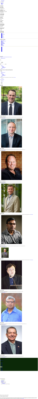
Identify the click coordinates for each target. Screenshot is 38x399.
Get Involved (1, 20)
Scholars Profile (4, 150)
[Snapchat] (1, 50)
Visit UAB (1, 6)
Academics (2, 73)
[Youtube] (1, 49)
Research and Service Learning (3, 11)
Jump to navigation (2, 0)
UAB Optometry (1, 32)
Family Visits (1, 18)
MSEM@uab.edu (1, 360)
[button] (19, 79)
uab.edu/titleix (23, 398)
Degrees (2, 368)
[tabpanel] (19, 63)
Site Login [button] (2, 382)
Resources (1, 17)
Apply (1, 362)
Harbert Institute (1, 28)
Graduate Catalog (1, 14)
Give (1, 363)
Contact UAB (2, 380)
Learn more (15, 77)
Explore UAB (1, 56)
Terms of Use (2, 381)
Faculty (2, 78)
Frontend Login (3, 383)
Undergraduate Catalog (2, 10)
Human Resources (2, 24)
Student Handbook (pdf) (3, 58)
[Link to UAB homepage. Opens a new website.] (19, 388)
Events (1, 21)
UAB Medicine (1, 31)
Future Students (1, 5)
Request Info (1, 7)
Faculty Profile (31, 214)
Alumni (1, 19)
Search (0, 63)
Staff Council (1, 25)
